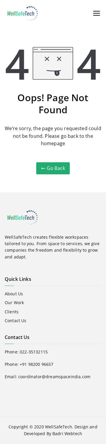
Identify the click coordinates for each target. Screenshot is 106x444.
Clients (12, 311)
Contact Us (15, 320)
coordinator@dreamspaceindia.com (54, 376)
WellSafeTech (58, 427)
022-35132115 (34, 352)
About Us (14, 293)
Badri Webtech (67, 433)
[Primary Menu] (96, 13)
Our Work (14, 302)
